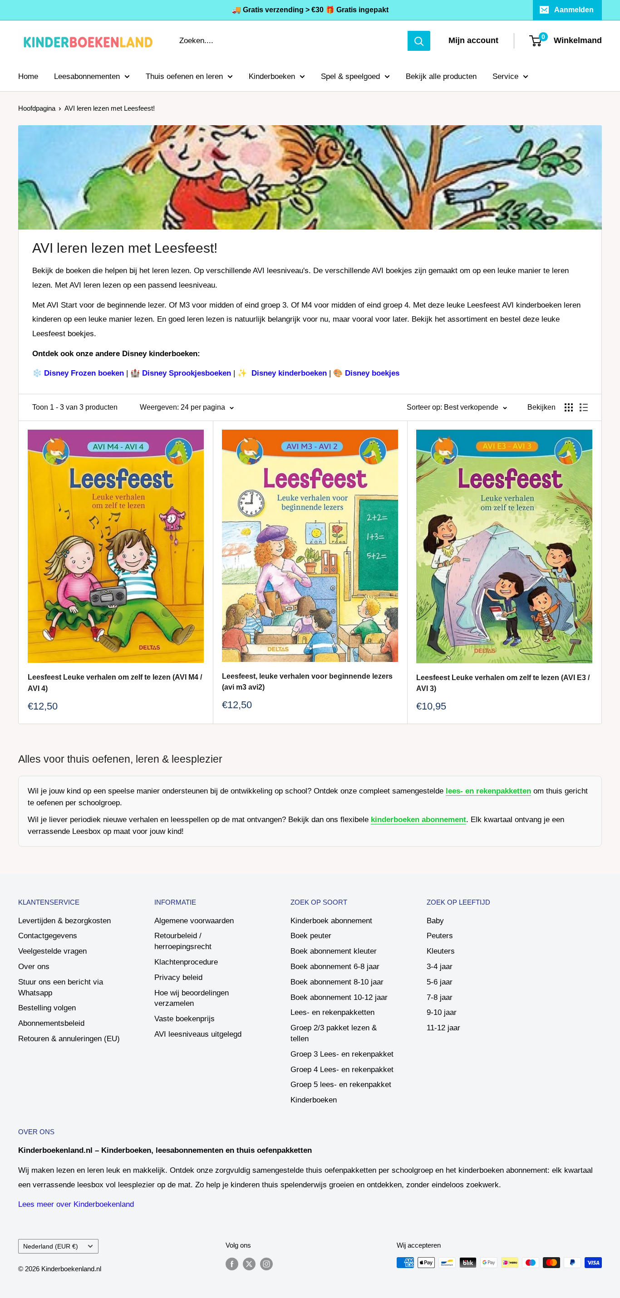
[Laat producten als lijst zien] (584, 407)
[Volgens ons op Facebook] (232, 1263)
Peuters (440, 935)
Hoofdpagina (36, 108)
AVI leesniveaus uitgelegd (197, 1034)
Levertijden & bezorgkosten (64, 920)
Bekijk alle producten (441, 76)
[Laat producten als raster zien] (569, 407)
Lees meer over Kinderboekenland (76, 1204)
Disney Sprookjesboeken (186, 373)
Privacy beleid (178, 977)
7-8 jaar (440, 997)
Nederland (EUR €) (50, 1246)
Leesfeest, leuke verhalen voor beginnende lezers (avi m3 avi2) (307, 681)
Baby (435, 920)
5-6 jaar (440, 982)
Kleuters (441, 951)
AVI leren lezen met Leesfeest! (109, 108)
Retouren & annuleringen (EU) (69, 1038)
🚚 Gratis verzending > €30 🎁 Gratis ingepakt (310, 10)
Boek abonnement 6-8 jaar (334, 966)
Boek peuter (310, 935)
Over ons (33, 966)
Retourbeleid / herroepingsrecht (183, 941)
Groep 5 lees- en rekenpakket (340, 1084)
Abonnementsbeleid (51, 1023)
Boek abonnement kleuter (333, 951)
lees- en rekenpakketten (488, 791)
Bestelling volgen (47, 1008)
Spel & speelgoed (350, 76)
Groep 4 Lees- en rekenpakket (342, 1069)
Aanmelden (574, 10)
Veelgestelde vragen (52, 951)
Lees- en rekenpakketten (332, 1012)
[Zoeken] (419, 41)
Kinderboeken (272, 76)
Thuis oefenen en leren (184, 76)
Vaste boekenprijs (184, 1018)
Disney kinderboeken (290, 373)
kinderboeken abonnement (418, 819)
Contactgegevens (47, 935)
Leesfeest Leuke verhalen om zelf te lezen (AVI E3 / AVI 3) (503, 683)
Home (28, 76)
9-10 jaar (442, 1012)
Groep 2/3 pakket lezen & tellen (333, 1033)
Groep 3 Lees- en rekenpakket (342, 1054)
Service (505, 76)
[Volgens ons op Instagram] (266, 1263)
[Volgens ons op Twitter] (249, 1263)
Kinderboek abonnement (331, 920)
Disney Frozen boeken (84, 373)
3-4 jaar (440, 966)
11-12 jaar (443, 1028)
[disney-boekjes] (248, 373)
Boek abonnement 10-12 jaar (339, 997)
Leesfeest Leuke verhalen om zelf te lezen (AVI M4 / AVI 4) (115, 682)
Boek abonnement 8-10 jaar (337, 982)
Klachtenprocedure (186, 962)
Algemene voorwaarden (194, 920)
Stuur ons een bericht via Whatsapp (60, 987)
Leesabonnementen (87, 76)
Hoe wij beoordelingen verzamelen (191, 998)
